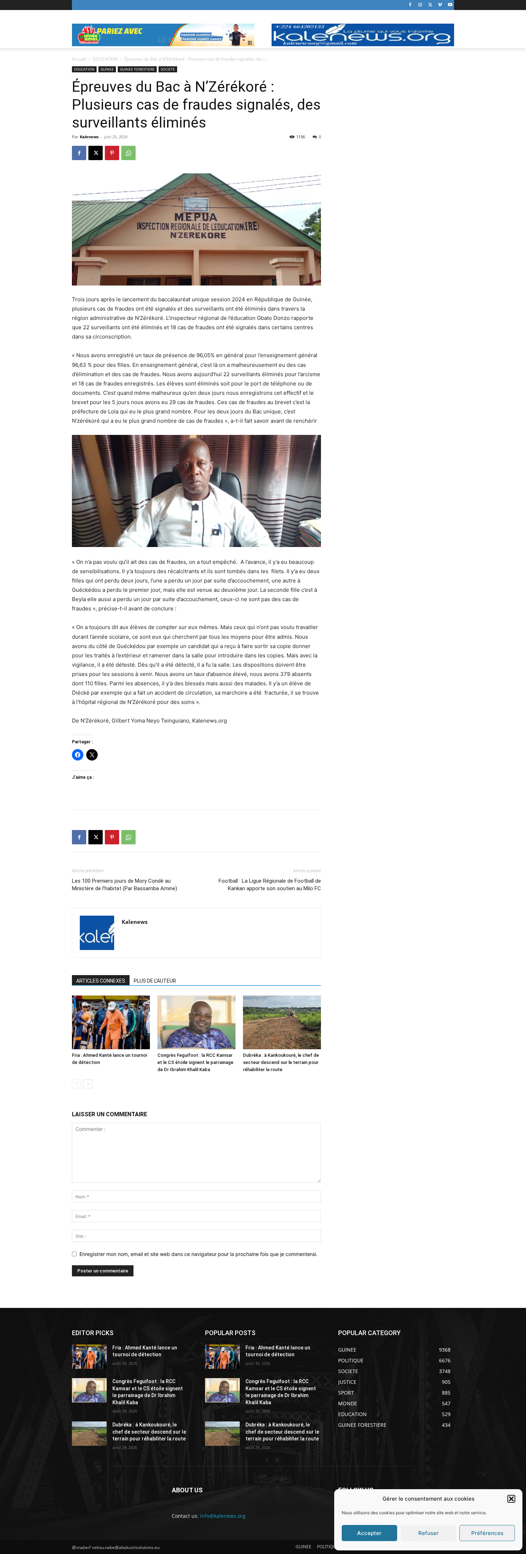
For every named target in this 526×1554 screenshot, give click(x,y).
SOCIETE (168, 69)
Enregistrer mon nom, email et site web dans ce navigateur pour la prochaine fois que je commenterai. (198, 1254)
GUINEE (107, 69)
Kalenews (89, 136)
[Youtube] (450, 5)
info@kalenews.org (222, 1515)
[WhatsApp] (128, 153)
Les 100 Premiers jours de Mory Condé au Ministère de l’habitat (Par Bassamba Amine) (124, 885)
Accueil (79, 59)
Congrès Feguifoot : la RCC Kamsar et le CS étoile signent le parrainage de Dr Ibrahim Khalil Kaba (195, 1062)
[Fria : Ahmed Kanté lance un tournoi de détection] (111, 1022)
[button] (511, 1498)
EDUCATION (105, 59)
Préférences (487, 1533)
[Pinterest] (112, 153)
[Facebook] (410, 5)
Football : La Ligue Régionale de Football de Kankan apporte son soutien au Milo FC (270, 885)
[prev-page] (76, 1083)
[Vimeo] (440, 5)
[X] (430, 5)
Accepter (369, 1533)
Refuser (428, 1533)
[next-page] (87, 1083)
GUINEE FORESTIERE (137, 69)
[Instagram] (420, 5)
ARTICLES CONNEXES (100, 981)
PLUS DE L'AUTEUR (155, 981)
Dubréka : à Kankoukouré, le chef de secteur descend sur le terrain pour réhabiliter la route (281, 1062)
